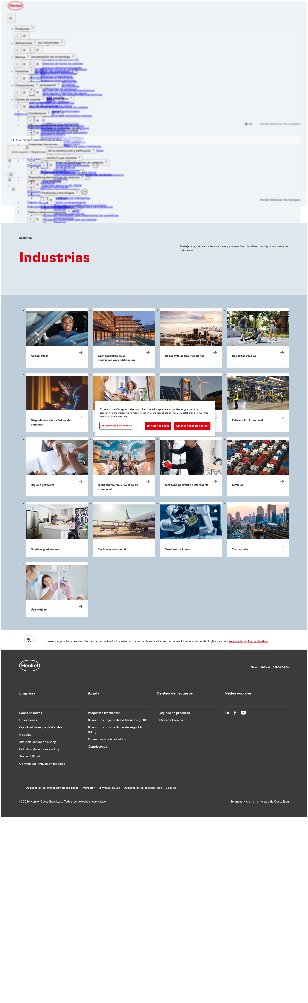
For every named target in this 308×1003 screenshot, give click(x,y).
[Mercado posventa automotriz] (191, 466)
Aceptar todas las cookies (192, 426)
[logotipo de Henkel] (16, 5)
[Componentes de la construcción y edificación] (124, 338)
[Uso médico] (57, 589)
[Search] (13, 140)
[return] (17, 36)
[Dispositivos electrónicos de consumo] (57, 402)
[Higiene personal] (57, 466)
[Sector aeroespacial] (124, 529)
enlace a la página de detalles (248, 641)
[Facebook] (235, 713)
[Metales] (258, 466)
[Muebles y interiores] (57, 529)
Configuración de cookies (116, 425)
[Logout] (9, 166)
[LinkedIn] (227, 713)
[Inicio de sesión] (11, 175)
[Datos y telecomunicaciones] (191, 338)
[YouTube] (243, 713)
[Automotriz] (57, 338)
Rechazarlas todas (157, 426)
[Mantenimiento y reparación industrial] (124, 466)
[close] (12, 18)
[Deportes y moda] (258, 338)
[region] (155, 418)
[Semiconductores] (191, 529)
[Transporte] (258, 529)
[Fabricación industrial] (258, 402)
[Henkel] (29, 665)
